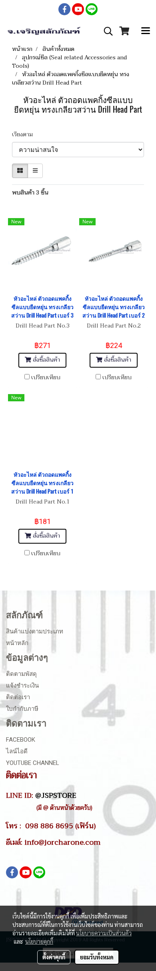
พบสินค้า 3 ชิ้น (30, 192)
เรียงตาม (25, 134)
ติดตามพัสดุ (21, 674)
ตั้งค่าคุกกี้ (53, 957)
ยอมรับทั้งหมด (97, 957)
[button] (106, 31)
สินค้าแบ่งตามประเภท (34, 631)
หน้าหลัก (17, 643)
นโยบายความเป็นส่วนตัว (104, 933)
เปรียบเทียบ (45, 378)
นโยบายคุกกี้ (39, 941)
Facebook (20, 739)
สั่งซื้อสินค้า (45, 359)
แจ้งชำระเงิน (22, 685)
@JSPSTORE (55, 795)
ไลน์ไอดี (17, 751)
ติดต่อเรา (18, 697)
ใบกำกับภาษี (22, 708)
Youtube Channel (32, 763)
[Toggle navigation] (145, 31)
